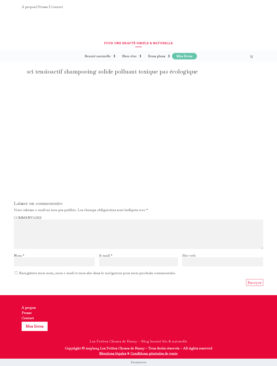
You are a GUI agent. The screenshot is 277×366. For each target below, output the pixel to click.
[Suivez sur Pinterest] (251, 8)
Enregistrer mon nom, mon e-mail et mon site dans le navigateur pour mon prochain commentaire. (97, 273)
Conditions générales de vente (154, 353)
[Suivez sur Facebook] (236, 8)
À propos (29, 7)
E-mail (105, 255)
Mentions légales (112, 353)
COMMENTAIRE (28, 217)
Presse (43, 7)
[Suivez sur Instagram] (244, 8)
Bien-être (129, 56)
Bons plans (156, 56)
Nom (19, 255)
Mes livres (34, 326)
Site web (189, 255)
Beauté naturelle (98, 56)
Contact (57, 7)
